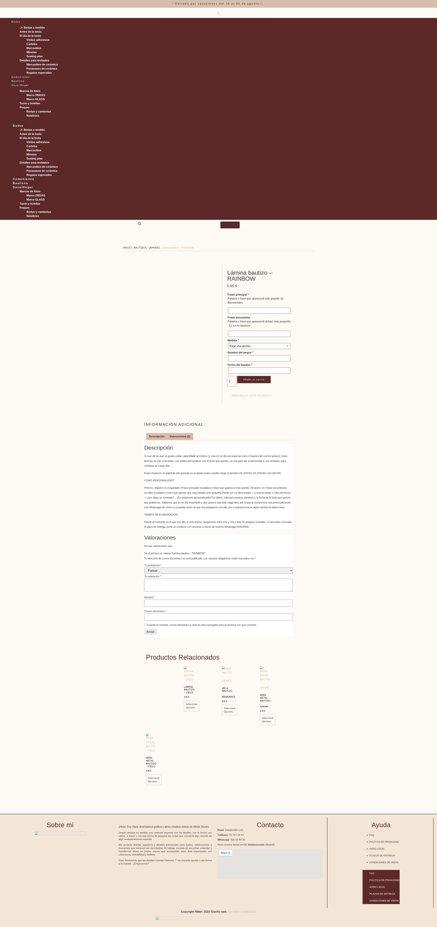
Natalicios (32, 115)
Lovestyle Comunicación (242, 911)
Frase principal (238, 294)
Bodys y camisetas (38, 111)
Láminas (154, 247)
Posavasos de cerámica (41, 68)
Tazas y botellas (30, 103)
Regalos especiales (39, 72)
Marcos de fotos (30, 91)
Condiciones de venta (383, 862)
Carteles (31, 44)
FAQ (371, 835)
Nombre (149, 597)
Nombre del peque (240, 352)
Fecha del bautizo (240, 365)
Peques (25, 107)
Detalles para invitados (34, 60)
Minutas (31, 52)
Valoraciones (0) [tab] (180, 436)
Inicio (127, 247)
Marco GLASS (35, 99)
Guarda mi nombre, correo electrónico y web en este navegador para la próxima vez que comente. (202, 625)
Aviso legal (377, 848)
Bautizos (17, 81)
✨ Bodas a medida (32, 27)
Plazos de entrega (382, 855)
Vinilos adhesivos (38, 39)
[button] (218, 120)
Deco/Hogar (20, 85)
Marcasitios (33, 48)
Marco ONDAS (35, 95)
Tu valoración (152, 576)
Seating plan (34, 56)
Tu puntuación (152, 565)
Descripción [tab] (157, 436)
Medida (233, 340)
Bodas (16, 21)
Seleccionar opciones (192, 706)
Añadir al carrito (254, 379)
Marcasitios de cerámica (42, 64)
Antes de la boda (30, 31)
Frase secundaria (239, 317)
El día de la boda (30, 35)
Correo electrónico (155, 611)
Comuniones (20, 77)
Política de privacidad (384, 842)
